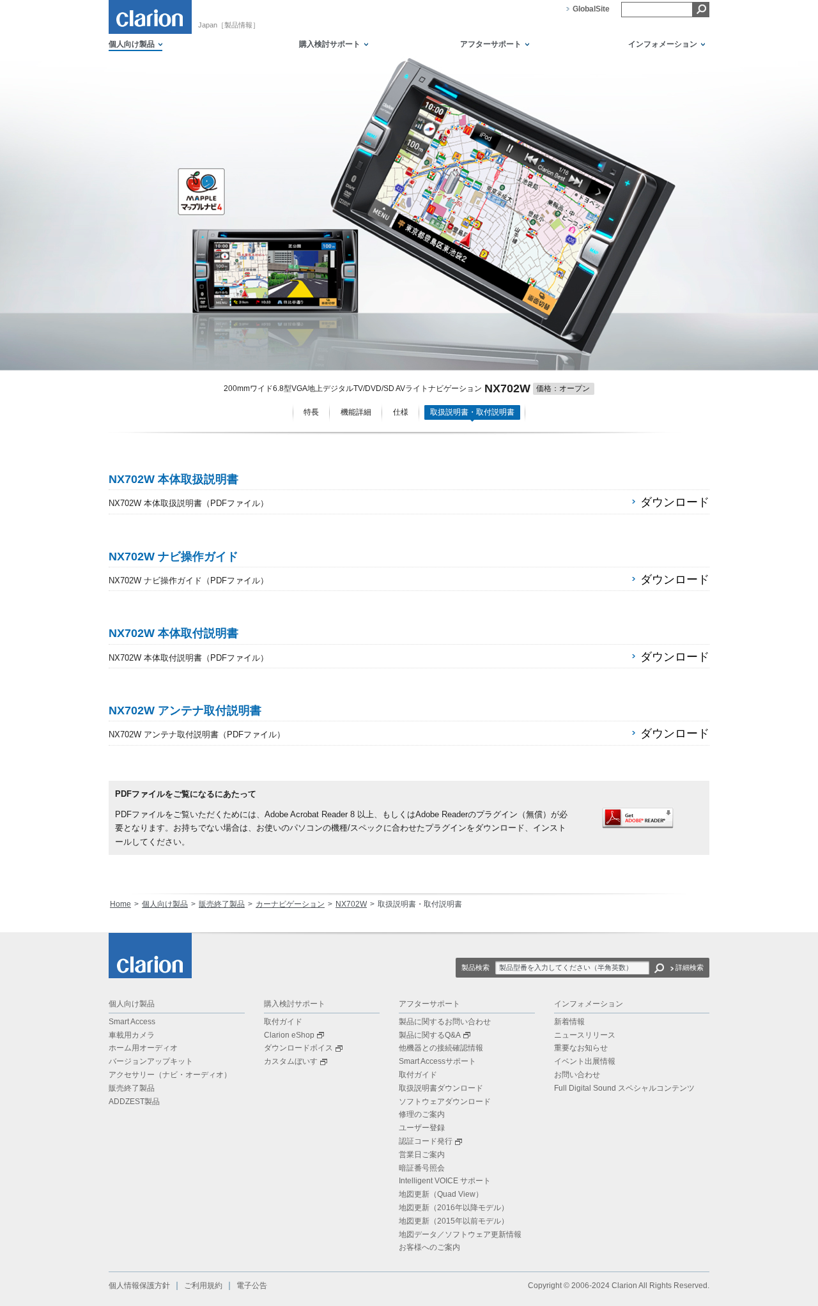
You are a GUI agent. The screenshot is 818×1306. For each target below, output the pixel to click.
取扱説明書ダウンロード (441, 1088)
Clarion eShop (289, 1035)
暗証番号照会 (422, 1168)
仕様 (400, 412)
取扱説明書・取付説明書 (472, 412)
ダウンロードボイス (298, 1047)
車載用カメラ (132, 1035)
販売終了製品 (222, 904)
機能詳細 (356, 412)
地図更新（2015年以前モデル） (454, 1221)
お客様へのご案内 (429, 1247)
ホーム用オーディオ (143, 1047)
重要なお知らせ (581, 1047)
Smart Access (132, 1021)
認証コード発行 (425, 1141)
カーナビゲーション (290, 904)
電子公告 (251, 1285)
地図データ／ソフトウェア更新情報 (460, 1234)
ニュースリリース (584, 1035)
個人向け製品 (165, 904)
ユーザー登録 (422, 1127)
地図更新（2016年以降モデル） (454, 1207)
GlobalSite (591, 8)
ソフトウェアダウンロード (445, 1101)
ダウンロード (674, 502)
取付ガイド (283, 1021)
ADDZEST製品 (134, 1101)
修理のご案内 (422, 1114)
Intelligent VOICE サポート (445, 1180)
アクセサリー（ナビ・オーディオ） (170, 1074)
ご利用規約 (203, 1285)
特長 (311, 412)
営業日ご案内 (422, 1154)
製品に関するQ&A (430, 1035)
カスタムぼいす (291, 1061)
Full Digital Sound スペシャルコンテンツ (624, 1088)
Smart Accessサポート (437, 1061)
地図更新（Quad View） (441, 1194)
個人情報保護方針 (139, 1285)
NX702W (351, 904)
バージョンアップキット (151, 1061)
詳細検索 (689, 967)
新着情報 (569, 1021)
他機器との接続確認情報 (441, 1047)
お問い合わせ (577, 1074)
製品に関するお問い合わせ (445, 1021)
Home (120, 904)
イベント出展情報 (584, 1061)
